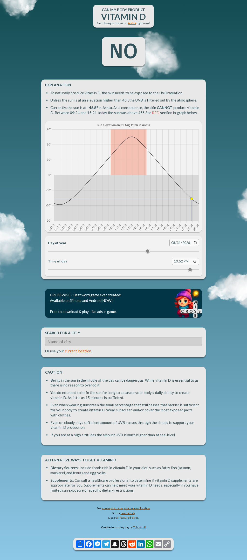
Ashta (132, 23)
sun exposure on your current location (126, 508)
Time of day (57, 261)
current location (78, 351)
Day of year (57, 243)
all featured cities (127, 517)
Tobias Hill (139, 527)
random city (128, 513)
